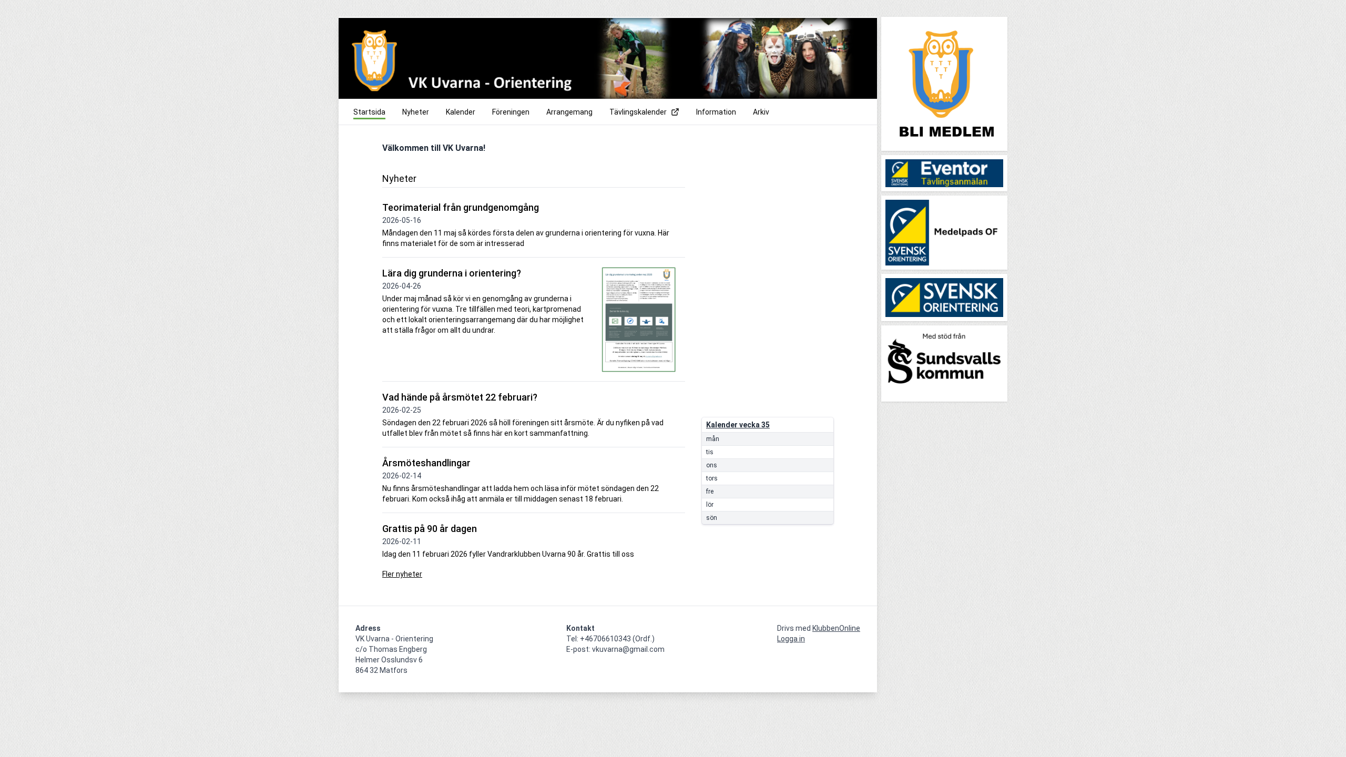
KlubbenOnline (836, 628)
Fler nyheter (402, 574)
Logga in (791, 639)
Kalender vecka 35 (738, 425)
